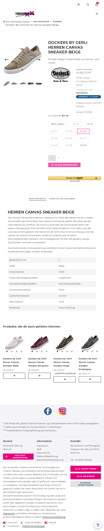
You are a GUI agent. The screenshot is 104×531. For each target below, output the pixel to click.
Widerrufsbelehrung (47, 456)
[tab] (38, 199)
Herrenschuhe (41, 21)
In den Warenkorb (66, 165)
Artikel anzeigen (14, 376)
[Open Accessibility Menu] (97, 524)
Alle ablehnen (85, 476)
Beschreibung (37, 199)
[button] (74, 179)
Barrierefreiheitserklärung (50, 460)
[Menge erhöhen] (59, 158)
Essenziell (13, 522)
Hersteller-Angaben (62, 199)
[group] (14, 343)
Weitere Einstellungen (33, 526)
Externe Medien (33, 522)
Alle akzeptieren (85, 469)
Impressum (42, 446)
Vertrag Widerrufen (20, 456)
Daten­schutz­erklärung (53, 517)
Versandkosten (82, 92)
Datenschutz (43, 453)
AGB (39, 449)
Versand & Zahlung (13, 446)
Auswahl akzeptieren (85, 484)
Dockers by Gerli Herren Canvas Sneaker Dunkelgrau (88, 364)
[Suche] (88, 4)
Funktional (13, 526)
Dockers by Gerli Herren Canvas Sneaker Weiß (12, 362)
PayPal (52, 522)
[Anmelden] (79, 4)
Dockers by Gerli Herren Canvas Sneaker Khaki (63, 362)
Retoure (7, 449)
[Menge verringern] (63, 158)
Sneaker (57, 21)
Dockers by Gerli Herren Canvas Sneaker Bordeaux (38, 362)
